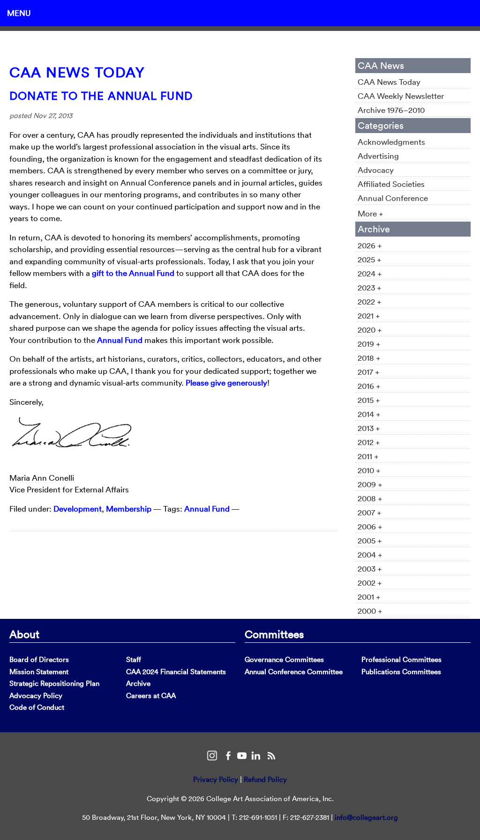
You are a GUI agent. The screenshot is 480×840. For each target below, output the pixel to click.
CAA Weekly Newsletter (401, 96)
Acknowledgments (391, 142)
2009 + (370, 484)
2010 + (369, 470)
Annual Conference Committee (294, 671)
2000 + (370, 611)
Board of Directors (39, 659)
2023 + (370, 287)
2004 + (370, 554)
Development (77, 508)
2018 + (369, 358)
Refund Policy (265, 779)
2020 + (370, 330)
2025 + (370, 259)
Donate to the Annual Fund (101, 96)
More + (370, 213)
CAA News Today (77, 72)
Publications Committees (401, 671)
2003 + (370, 568)
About (24, 633)
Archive (138, 683)
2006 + (370, 526)
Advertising (378, 156)
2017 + (369, 372)
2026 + (370, 245)
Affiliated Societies (391, 184)
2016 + (369, 386)
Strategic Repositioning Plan (54, 683)
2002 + (370, 582)
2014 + (369, 414)
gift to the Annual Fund (133, 273)
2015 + (369, 400)
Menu (18, 13)
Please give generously (226, 382)
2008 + (370, 498)
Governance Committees (284, 659)
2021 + (369, 315)
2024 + (370, 273)
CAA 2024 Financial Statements (176, 671)
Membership (128, 508)
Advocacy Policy (35, 695)
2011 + (368, 456)
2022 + (370, 301)
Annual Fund (119, 340)
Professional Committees (401, 659)
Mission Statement (38, 671)
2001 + (369, 597)
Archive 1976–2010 (391, 110)
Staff (133, 659)
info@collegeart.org (366, 817)
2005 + (370, 540)
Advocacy (376, 170)
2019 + (369, 344)
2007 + (370, 512)
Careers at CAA (151, 695)
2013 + (369, 428)
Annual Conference (393, 198)
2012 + (369, 442)
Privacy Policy (215, 779)
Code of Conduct (36, 707)
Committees (274, 633)
